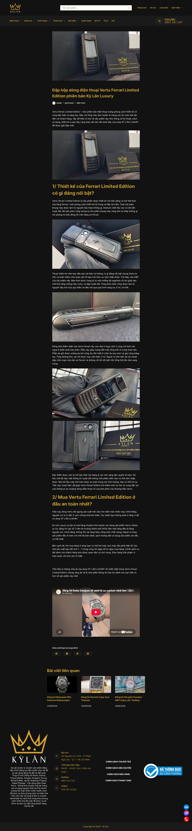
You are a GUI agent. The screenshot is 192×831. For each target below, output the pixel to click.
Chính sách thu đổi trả (118, 761)
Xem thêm (175, 8)
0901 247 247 (173, 22)
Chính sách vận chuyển (118, 768)
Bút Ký (97, 21)
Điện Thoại (14, 21)
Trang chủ (142, 8)
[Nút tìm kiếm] (129, 7)
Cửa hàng (164, 8)
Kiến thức (81, 103)
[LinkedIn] (88, 653)
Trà (113, 21)
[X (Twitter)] (67, 653)
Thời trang (42, 21)
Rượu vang (86, 21)
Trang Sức (58, 21)
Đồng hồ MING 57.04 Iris (127, 697)
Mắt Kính (72, 21)
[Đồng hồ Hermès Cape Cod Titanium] (62, 684)
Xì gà (106, 21)
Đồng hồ (28, 21)
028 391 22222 (69, 789)
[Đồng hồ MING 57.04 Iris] (130, 684)
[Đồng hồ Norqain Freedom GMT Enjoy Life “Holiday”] (96, 684)
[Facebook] (56, 653)
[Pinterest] (77, 653)
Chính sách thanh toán (118, 780)
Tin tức (153, 8)
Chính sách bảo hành (118, 774)
